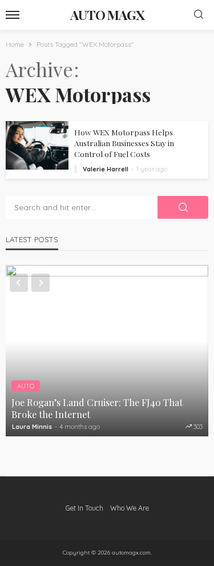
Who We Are (129, 508)
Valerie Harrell (105, 169)
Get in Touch (84, 508)
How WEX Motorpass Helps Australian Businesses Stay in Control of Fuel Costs (124, 143)
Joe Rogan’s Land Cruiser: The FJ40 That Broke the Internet (97, 408)
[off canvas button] (12, 15)
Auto (25, 386)
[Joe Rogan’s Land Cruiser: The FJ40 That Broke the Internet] (107, 350)
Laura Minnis (32, 427)
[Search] (198, 15)
